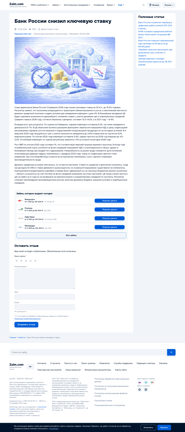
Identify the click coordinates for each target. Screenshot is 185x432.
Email (17, 302)
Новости (21, 337)
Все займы (71, 235)
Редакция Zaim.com (22, 34)
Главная (12, 337)
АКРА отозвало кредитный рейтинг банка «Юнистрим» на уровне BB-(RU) (155, 34)
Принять (164, 427)
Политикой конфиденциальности (27, 319)
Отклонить (148, 427)
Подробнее (53, 428)
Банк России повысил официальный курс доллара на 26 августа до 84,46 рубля (156, 43)
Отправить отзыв (26, 324)
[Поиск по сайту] (143, 5)
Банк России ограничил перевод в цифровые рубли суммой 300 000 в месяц (155, 25)
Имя (16, 292)
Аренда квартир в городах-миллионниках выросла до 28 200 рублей (155, 61)
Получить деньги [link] (109, 201)
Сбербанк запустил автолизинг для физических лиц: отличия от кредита (155, 52)
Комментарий (20, 266)
